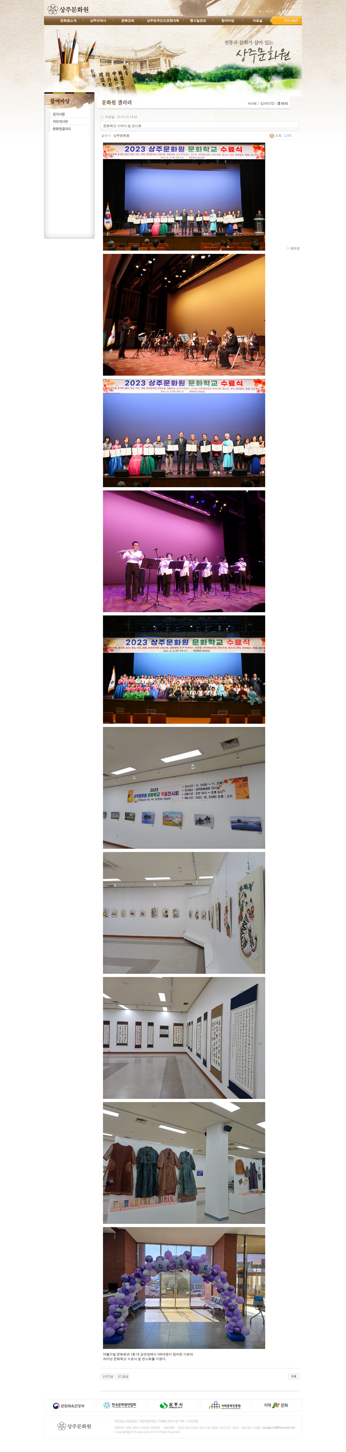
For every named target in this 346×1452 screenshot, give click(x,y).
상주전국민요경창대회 (163, 20)
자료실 (257, 20)
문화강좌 (127, 20)
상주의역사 (98, 20)
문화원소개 (68, 20)
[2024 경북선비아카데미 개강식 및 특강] (107, 1376)
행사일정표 (198, 20)
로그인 (269, 11)
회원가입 (287, 11)
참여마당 (227, 20)
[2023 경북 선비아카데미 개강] (122, 1376)
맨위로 (295, 248)
